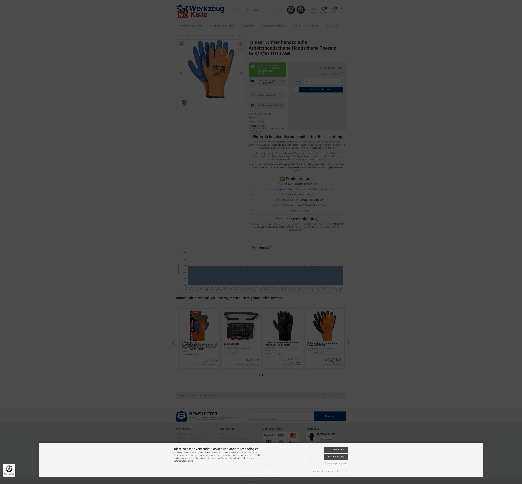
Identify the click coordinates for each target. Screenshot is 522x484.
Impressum (342, 471)
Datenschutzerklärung (322, 471)
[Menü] (13, 465)
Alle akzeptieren (336, 450)
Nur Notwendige (336, 457)
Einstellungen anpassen (336, 463)
